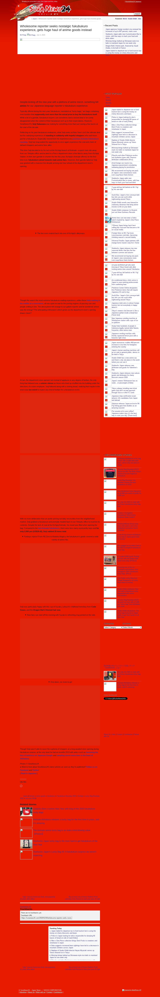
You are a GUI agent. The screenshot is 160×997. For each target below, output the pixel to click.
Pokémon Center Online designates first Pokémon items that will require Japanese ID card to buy (125, 290)
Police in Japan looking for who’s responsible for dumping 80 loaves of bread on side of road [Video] (72, 937)
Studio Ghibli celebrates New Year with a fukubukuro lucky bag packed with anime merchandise (127, 592)
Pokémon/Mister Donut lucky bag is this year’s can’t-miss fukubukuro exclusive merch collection (127, 527)
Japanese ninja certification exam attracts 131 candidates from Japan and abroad (124, 398)
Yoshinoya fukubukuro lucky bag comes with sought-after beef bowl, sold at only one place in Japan (129, 462)
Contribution (128, 734)
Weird (125, 19)
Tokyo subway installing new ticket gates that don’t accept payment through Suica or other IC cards (124, 390)
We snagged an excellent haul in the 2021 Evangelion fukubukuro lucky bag (129, 548)
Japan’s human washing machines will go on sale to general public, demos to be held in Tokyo (125, 352)
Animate (31, 796)
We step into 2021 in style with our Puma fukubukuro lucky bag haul (128, 504)
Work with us (40, 992)
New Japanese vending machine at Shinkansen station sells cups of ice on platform (125, 320)
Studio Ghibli (132, 19)
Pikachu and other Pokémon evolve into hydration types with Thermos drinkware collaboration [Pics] (125, 157)
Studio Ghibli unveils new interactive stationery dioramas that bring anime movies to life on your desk (125, 205)
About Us (107, 734)
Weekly (108, 100)
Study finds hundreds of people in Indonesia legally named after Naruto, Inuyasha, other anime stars (125, 328)
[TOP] (29, 18)
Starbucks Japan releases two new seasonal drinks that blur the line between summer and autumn (124, 250)
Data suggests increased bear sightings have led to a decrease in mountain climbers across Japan (124, 135)
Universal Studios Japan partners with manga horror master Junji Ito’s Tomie (125, 242)
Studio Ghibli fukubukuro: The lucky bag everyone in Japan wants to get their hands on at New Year (128, 614)
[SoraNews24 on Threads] (116, 1)
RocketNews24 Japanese (133, 1)
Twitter (35, 770)
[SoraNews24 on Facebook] (111, 1)
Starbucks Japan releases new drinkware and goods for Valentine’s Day (124, 368)
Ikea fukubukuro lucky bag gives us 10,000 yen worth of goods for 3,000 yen (129, 493)
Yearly (108, 105)
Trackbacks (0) (25, 907)
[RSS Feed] (123, 1)
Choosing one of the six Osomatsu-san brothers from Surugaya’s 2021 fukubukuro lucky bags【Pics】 (127, 570)
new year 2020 (30, 798)
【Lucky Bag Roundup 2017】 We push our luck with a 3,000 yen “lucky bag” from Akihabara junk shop (128, 603)
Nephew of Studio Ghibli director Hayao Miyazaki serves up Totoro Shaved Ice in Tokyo (124, 142)
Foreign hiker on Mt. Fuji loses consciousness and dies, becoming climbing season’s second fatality (124, 235)
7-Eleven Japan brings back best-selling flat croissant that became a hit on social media (125, 227)
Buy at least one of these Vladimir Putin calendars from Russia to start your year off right (82, 898)
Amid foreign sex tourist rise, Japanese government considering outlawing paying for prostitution (124, 165)
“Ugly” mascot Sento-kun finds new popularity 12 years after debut (37, 898)
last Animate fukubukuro (49, 528)
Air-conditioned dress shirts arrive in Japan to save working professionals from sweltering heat (125, 282)
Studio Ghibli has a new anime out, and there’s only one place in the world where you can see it (126, 360)
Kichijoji (80, 796)
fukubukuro (51, 796)
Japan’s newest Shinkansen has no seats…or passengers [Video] (124, 382)
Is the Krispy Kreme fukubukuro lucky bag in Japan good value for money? (128, 537)
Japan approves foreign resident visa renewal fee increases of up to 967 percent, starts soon (123, 30)
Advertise (23, 992)
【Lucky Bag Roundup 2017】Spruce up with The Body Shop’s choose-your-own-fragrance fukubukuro (129, 472)
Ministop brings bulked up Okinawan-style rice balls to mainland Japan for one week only (122, 42)
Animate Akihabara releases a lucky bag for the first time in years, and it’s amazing (128, 685)
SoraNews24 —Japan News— (46, 9)
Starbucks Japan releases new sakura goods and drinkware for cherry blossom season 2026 (125, 375)
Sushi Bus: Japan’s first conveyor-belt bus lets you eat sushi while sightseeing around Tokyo (125, 197)
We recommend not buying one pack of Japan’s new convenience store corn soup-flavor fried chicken (125, 173)
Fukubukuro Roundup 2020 (66, 796)
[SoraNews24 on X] (119, 1)
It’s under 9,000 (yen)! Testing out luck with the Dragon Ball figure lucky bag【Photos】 (128, 558)
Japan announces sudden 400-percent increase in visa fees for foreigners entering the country (125, 345)
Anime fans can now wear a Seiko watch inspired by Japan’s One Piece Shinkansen (125, 220)
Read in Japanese (28, 773)
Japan (25, 796)
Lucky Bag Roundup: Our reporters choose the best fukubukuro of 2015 (126, 482)
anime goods (40, 796)
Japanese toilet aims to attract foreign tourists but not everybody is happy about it (125, 305)
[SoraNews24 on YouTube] (121, 1)
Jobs (139, 19)
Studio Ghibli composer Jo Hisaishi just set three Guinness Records (124, 211)
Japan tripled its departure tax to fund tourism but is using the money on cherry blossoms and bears (73, 932)
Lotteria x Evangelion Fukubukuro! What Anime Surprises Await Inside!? (126, 515)
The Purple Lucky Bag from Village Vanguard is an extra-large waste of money (127, 580)
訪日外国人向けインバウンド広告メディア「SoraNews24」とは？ (119, 667)
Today (108, 97)
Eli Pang (23, 35)
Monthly (108, 103)
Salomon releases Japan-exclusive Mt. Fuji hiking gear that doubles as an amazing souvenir (126, 406)
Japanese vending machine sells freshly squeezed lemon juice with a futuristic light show (125, 336)
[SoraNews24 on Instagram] (114, 1)
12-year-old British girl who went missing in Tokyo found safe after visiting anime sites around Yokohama (125, 267)
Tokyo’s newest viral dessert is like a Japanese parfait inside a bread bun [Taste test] (125, 313)
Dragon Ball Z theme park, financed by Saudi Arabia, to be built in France (122, 47)
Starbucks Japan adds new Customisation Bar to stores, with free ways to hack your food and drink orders (123, 36)
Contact (119, 734)
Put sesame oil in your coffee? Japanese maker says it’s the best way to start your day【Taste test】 (125, 413)
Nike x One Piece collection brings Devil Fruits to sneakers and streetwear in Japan (124, 127)
